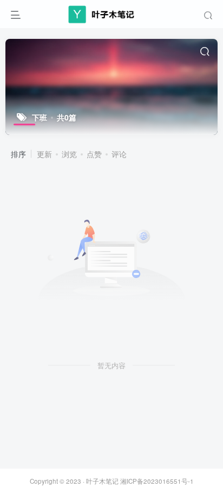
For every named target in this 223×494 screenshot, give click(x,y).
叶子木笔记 (102, 481)
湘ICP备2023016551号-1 (157, 481)
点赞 (94, 153)
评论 (119, 153)
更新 (44, 153)
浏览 (69, 153)
